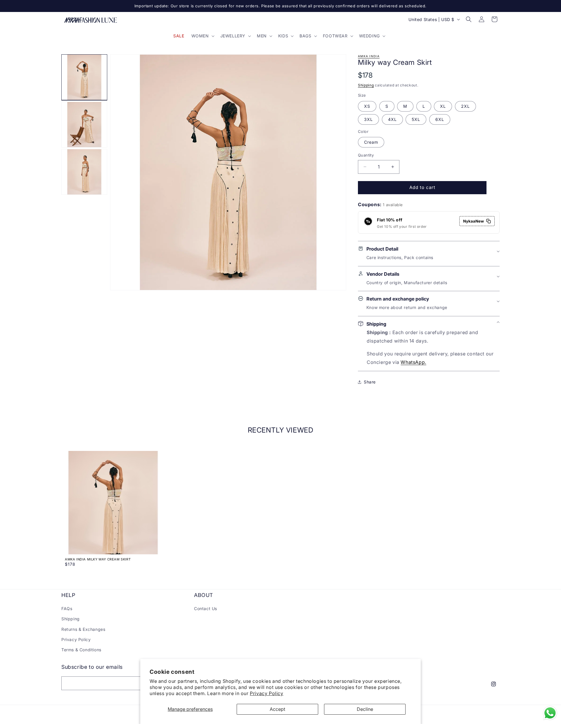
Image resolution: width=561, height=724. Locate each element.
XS (367, 106)
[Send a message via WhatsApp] (550, 713)
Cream (371, 142)
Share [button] (370, 381)
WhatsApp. (413, 362)
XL (443, 106)
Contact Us (205, 608)
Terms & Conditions (81, 649)
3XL (368, 119)
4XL (392, 119)
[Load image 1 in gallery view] (84, 77)
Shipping (366, 85)
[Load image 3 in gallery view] (84, 172)
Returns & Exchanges (83, 629)
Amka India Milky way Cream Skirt (98, 559)
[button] (202, 36)
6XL (439, 119)
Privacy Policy (266, 693)
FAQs (66, 608)
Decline (365, 709)
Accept (277, 709)
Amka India (369, 56)
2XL (465, 106)
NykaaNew (473, 221)
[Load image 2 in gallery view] (84, 124)
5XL (416, 119)
